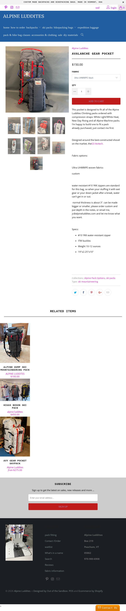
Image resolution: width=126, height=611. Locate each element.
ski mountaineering (88, 281)
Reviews (49, 564)
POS (71, 590)
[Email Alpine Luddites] (17, 8)
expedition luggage (88, 27)
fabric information (54, 570)
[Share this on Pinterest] (91, 292)
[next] (65, 79)
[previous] (8, 79)
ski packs (47, 27)
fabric (75, 71)
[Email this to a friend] (107, 292)
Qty (74, 85)
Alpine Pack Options (94, 278)
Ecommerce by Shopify (91, 590)
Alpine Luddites (23, 16)
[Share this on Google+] (99, 292)
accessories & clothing (44, 35)
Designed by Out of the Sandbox (50, 590)
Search (48, 558)
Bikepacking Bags (64, 27)
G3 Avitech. (97, 143)
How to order (18, 27)
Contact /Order (53, 540)
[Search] (82, 35)
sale (60, 35)
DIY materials (70, 35)
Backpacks (32, 27)
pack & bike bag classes (16, 35)
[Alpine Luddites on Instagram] (11, 8)
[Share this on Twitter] (75, 292)
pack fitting (51, 534)
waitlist (48, 546)
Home (6, 27)
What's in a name (54, 552)
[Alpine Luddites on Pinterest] (6, 8)
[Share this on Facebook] (83, 292)
